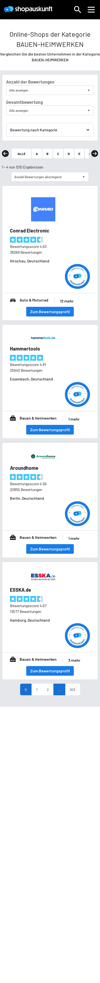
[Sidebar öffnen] (91, 9)
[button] (78, 9)
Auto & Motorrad (34, 300)
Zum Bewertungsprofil (50, 311)
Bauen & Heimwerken (38, 418)
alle (21, 154)
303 (72, 690)
